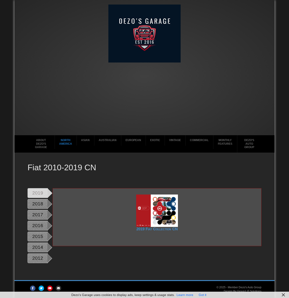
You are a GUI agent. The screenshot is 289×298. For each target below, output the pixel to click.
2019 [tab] (37, 192)
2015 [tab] (37, 236)
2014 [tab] (37, 247)
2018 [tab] (37, 203)
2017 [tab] (37, 214)
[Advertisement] (145, 96)
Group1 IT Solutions (249, 291)
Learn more (185, 295)
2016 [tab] (37, 225)
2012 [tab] (37, 258)
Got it (202, 295)
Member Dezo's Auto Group (244, 287)
